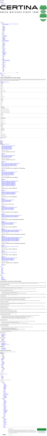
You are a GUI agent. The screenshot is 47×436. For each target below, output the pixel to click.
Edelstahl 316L (4, 48)
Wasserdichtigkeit (2, 107)
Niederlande (3, 363)
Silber (3, 58)
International (3, 371)
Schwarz (4, 70)
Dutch (3, 355)
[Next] (2, 149)
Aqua (3, 25)
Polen (2, 365)
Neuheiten (4, 37)
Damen (2, 75)
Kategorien (4, 395)
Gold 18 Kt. (4, 50)
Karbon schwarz (3, 273)
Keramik (4, 49)
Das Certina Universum (4, 334)
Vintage (3, 26)
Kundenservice (3, 4)
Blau (3, 56)
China (2, 356)
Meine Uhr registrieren (4, 343)
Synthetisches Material (4, 279)
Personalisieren (10, 434)
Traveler (3, 43)
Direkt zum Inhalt (2, 0)
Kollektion (3, 23)
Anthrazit (2, 268)
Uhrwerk (2, 114)
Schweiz (2, 367)
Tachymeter (5, 412)
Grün (2, 269)
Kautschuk (4, 51)
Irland (2, 361)
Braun (2, 271)
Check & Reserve (3, 345)
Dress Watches (4, 27)
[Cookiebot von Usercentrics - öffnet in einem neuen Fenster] (4, 434)
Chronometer (5, 411)
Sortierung (1, 143)
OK (41, 429)
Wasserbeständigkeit (5, 52)
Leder (2, 276)
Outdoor (4, 28)
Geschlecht (2, 83)
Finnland (2, 359)
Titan (2, 277)
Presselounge (3, 335)
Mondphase (4, 54)
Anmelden (1, 352)
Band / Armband (2, 129)
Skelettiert (4, 45)
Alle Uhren (3, 340)
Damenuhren (3, 59)
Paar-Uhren (4, 39)
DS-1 (3, 32)
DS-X (3, 31)
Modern (3, 44)
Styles (3, 383)
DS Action (4, 30)
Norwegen (3, 364)
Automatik (4, 33)
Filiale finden (3, 154)
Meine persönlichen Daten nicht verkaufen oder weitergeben (41, 431)
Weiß (3, 68)
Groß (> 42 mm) (4, 36)
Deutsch (3, 368)
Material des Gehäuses (3, 118)
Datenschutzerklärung (4, 348)
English (3, 362)
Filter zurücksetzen (4, 137)
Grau (3, 71)
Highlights (4, 38)
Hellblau (2, 272)
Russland (2, 366)
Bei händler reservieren (4, 153)
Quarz (3, 34)
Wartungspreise (3, 344)
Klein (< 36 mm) (4, 35)
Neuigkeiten (3, 336)
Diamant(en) (4, 64)
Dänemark (3, 358)
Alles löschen (1, 140)
